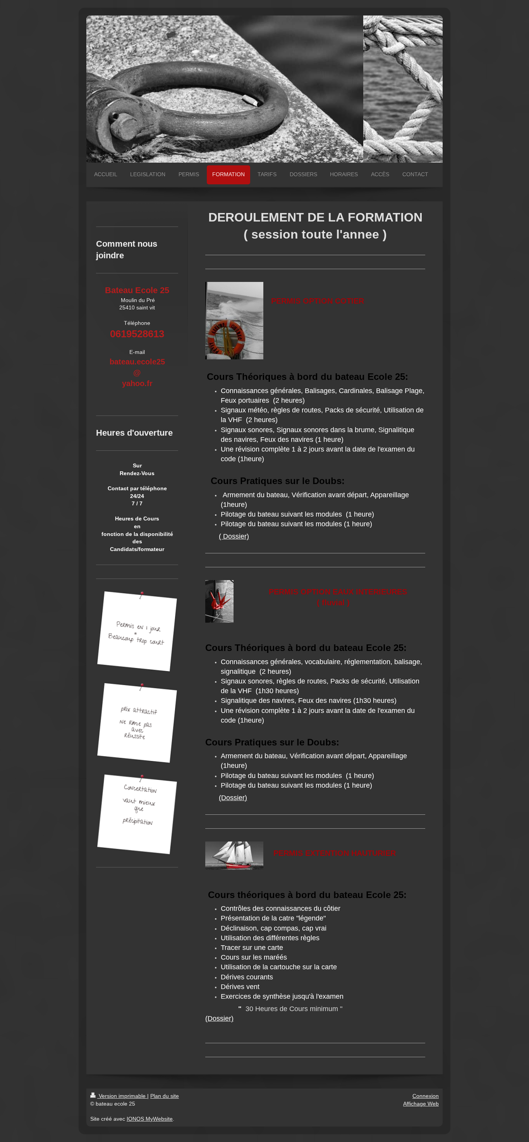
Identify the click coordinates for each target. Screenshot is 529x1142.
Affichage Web (421, 1104)
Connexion (425, 1096)
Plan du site (164, 1096)
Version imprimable (122, 1096)
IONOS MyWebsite (150, 1119)
